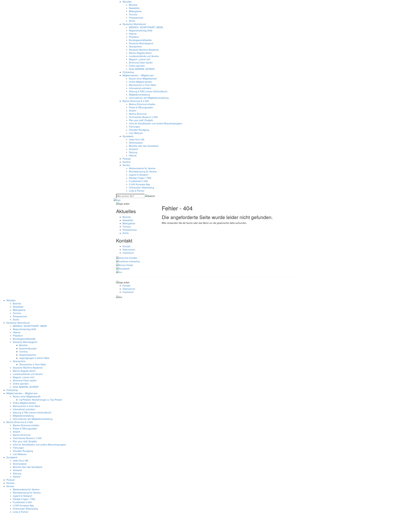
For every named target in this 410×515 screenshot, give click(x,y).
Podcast (127, 158)
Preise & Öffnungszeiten (141, 107)
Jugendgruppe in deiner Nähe (34, 358)
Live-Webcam (136, 133)
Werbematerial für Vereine (142, 168)
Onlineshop (128, 72)
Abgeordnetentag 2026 (140, 30)
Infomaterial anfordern (140, 88)
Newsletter (134, 8)
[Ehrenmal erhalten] (126, 257)
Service (126, 165)
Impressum (128, 252)
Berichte (133, 4)
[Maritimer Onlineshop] (128, 261)
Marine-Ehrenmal (138, 113)
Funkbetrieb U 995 (138, 181)
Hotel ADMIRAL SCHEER (142, 69)
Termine (133, 14)
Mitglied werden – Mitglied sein (138, 75)
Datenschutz (129, 249)
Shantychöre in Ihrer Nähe (32, 364)
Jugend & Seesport (138, 174)
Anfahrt (132, 110)
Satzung (133, 152)
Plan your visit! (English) (141, 120)
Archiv (132, 20)
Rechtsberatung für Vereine (143, 171)
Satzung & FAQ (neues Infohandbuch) (148, 91)
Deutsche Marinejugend (141, 43)
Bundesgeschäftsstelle (140, 40)
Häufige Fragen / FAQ (140, 177)
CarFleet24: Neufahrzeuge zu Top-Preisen (40, 399)
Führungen (134, 126)
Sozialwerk (128, 136)
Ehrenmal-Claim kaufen (141, 62)
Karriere (127, 161)
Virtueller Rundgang (139, 129)
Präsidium (134, 36)
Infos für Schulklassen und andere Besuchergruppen (155, 123)
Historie (133, 33)
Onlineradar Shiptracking (141, 187)
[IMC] (119, 271)
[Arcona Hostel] (124, 264)
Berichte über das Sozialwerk (143, 145)
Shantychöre (135, 46)
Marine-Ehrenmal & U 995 (136, 101)
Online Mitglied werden (140, 81)
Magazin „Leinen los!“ (140, 59)
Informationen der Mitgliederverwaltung (149, 97)
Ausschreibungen (28, 348)
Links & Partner (136, 190)
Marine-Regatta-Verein (140, 52)
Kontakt (126, 246)
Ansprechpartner (27, 354)
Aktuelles (127, 1)
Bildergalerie (135, 11)
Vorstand (133, 149)
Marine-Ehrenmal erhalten (142, 104)
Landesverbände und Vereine (144, 56)
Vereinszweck (136, 142)
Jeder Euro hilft (136, 139)
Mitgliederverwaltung (139, 94)
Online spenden (137, 65)
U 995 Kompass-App (139, 184)
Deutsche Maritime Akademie (144, 49)
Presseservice (136, 17)
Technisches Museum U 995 (143, 117)
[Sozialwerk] (123, 268)
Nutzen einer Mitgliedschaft (142, 78)
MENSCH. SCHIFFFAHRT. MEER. (146, 27)
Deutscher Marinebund (134, 24)
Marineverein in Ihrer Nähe (142, 85)
